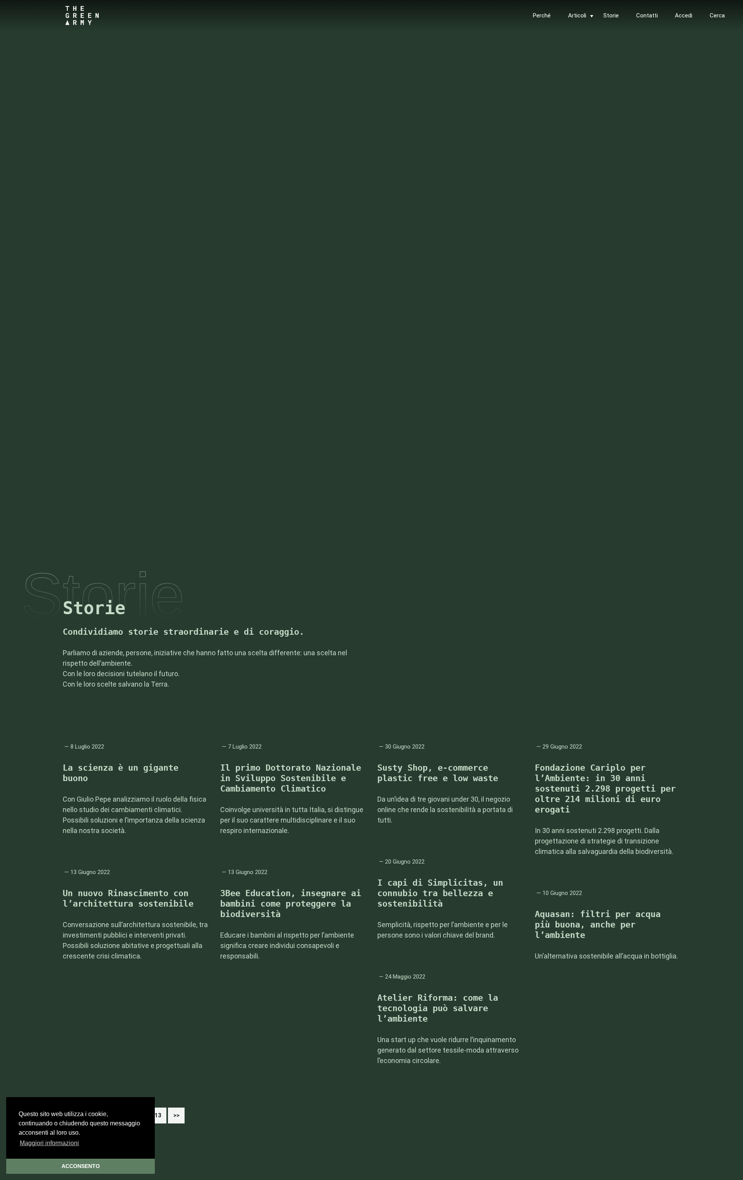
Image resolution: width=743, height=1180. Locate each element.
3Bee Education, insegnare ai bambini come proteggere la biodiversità (290, 903)
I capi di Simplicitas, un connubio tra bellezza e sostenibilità (440, 893)
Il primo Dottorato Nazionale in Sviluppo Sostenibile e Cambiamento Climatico (290, 778)
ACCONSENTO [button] (81, 1166)
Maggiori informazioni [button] (49, 1143)
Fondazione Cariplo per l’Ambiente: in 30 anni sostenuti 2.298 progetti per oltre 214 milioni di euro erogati (605, 788)
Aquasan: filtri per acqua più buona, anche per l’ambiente (598, 924)
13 (160, 1117)
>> (176, 1115)
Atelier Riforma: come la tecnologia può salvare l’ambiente (437, 1008)
